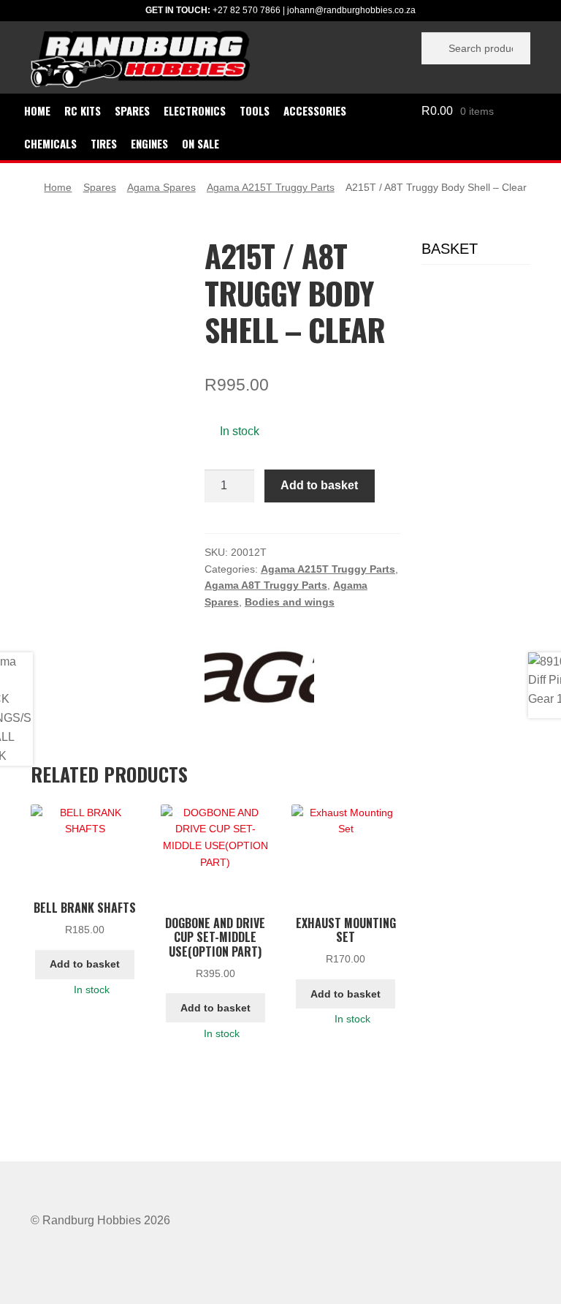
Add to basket (319, 485)
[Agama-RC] (259, 677)
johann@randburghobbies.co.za (351, 10)
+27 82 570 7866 (246, 10)
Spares (132, 110)
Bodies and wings (290, 602)
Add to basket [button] (85, 964)
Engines (149, 143)
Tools (255, 110)
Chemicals (50, 143)
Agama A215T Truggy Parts (271, 187)
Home (37, 110)
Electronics (195, 110)
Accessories (314, 110)
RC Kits (82, 110)
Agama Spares (161, 187)
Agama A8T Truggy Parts (266, 585)
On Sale (200, 143)
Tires (104, 143)
